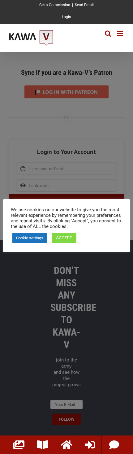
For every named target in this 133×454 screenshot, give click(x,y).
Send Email (84, 5)
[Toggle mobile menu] (120, 33)
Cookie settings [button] (29, 238)
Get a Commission (54, 5)
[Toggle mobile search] (108, 33)
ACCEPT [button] (64, 237)
